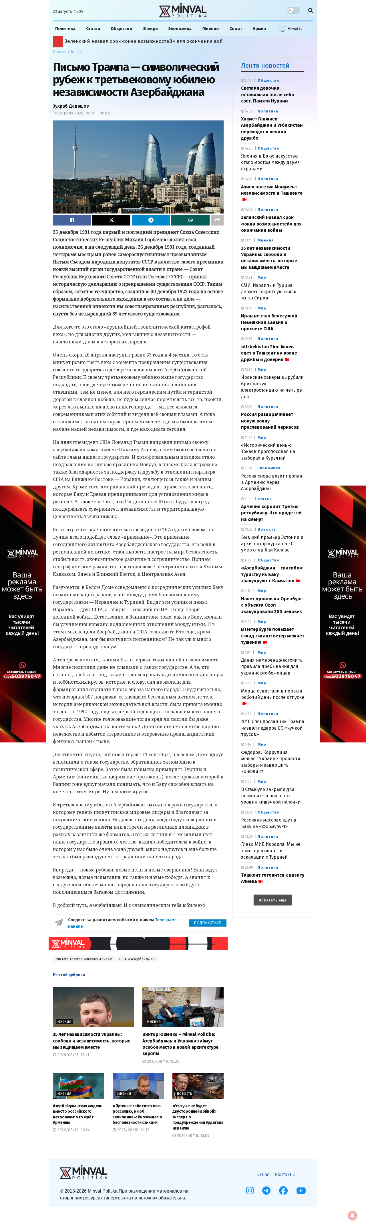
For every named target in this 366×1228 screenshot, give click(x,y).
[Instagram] (250, 1190)
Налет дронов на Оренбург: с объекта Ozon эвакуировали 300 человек (272, 605)
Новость (184, 1094)
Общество (121, 28)
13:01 (248, 308)
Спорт (235, 28)
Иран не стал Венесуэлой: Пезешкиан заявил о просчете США (270, 322)
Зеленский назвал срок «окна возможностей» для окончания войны (271, 224)
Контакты (285, 1174)
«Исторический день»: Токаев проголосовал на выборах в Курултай (146, 41)
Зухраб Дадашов (71, 106)
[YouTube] (301, 1190)
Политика (65, 28)
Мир (262, 277)
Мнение (210, 28)
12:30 (248, 370)
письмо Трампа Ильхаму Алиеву (84, 959)
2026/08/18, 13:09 (193, 1135)
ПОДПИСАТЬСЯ (208, 923)
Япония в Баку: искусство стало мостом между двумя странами (270, 162)
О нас (263, 1174)
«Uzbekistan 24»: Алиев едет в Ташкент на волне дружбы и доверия (269, 353)
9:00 (248, 622)
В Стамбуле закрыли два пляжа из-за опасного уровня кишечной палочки (271, 796)
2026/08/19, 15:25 (162, 1061)
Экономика (180, 28)
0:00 (248, 782)
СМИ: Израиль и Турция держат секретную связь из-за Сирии (268, 292)
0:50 (247, 683)
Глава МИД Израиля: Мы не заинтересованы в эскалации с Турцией (271, 851)
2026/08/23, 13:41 (72, 1054)
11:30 (248, 468)
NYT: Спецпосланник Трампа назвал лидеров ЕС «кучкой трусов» (272, 728)
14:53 (248, 111)
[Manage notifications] (352, 1215)
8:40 (247, 80)
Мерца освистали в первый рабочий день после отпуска (272, 694)
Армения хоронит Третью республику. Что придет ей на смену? (271, 513)
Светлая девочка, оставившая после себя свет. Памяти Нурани (267, 94)
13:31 (248, 277)
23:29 (248, 837)
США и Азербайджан (137, 959)
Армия (259, 28)
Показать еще (273, 900)
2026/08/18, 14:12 (132, 1130)
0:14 (247, 744)
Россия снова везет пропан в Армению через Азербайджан (271, 482)
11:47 (248, 438)
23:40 (248, 812)
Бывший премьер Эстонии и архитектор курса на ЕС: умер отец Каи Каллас (272, 544)
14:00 (248, 210)
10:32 (248, 530)
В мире (150, 28)
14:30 (248, 148)
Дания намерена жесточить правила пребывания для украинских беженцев (272, 666)
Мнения (77, 52)
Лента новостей (265, 65)
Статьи (93, 28)
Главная (59, 52)
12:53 (248, 339)
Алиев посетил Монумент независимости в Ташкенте (272, 190)
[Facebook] (283, 1190)
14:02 (248, 179)
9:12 (247, 591)
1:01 (247, 653)
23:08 (248, 867)
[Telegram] (266, 1190)
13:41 (248, 240)
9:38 (247, 560)
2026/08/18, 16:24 (73, 1130)
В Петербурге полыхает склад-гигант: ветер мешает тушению (272, 636)
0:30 (247, 714)
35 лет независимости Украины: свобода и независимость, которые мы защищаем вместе (91, 1041)
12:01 (248, 407)
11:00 (248, 499)
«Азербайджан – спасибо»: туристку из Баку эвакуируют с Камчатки (272, 574)
